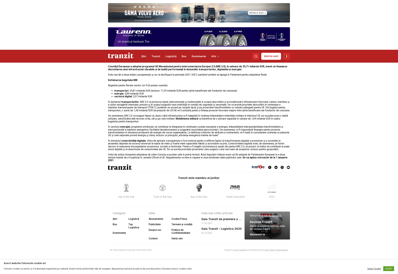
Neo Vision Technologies (276, 250)
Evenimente (199, 56)
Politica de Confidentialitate (180, 231)
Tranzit (155, 56)
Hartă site (177, 238)
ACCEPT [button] (388, 268)
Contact (153, 238)
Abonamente (156, 218)
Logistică (170, 56)
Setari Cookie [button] (374, 268)
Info (213, 56)
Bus (184, 56)
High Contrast (240, 250)
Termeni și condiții (181, 224)
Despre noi (155, 229)
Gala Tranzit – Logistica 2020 (221, 228)
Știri (143, 56)
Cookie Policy (179, 218)
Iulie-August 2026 (272, 215)
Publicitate (155, 224)
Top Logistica (133, 226)
